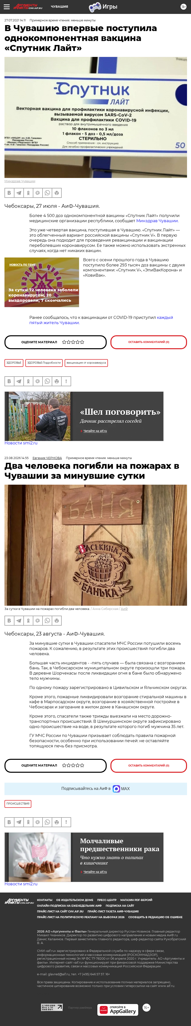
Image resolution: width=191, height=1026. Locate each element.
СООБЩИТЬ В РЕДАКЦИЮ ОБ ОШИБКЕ (155, 917)
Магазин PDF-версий (136, 900)
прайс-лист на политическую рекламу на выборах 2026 (80, 917)
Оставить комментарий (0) (148, 342)
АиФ (124, 609)
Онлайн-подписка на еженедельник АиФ (69, 905)
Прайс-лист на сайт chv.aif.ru (60, 911)
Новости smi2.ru (21, 443)
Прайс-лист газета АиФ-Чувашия (113, 911)
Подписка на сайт (120, 905)
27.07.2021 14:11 (15, 20)
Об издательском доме (74, 900)
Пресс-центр (106, 900)
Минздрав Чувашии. (157, 220)
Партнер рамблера (80, 1007)
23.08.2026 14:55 (16, 458)
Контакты (44, 900)
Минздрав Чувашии (19, 181)
